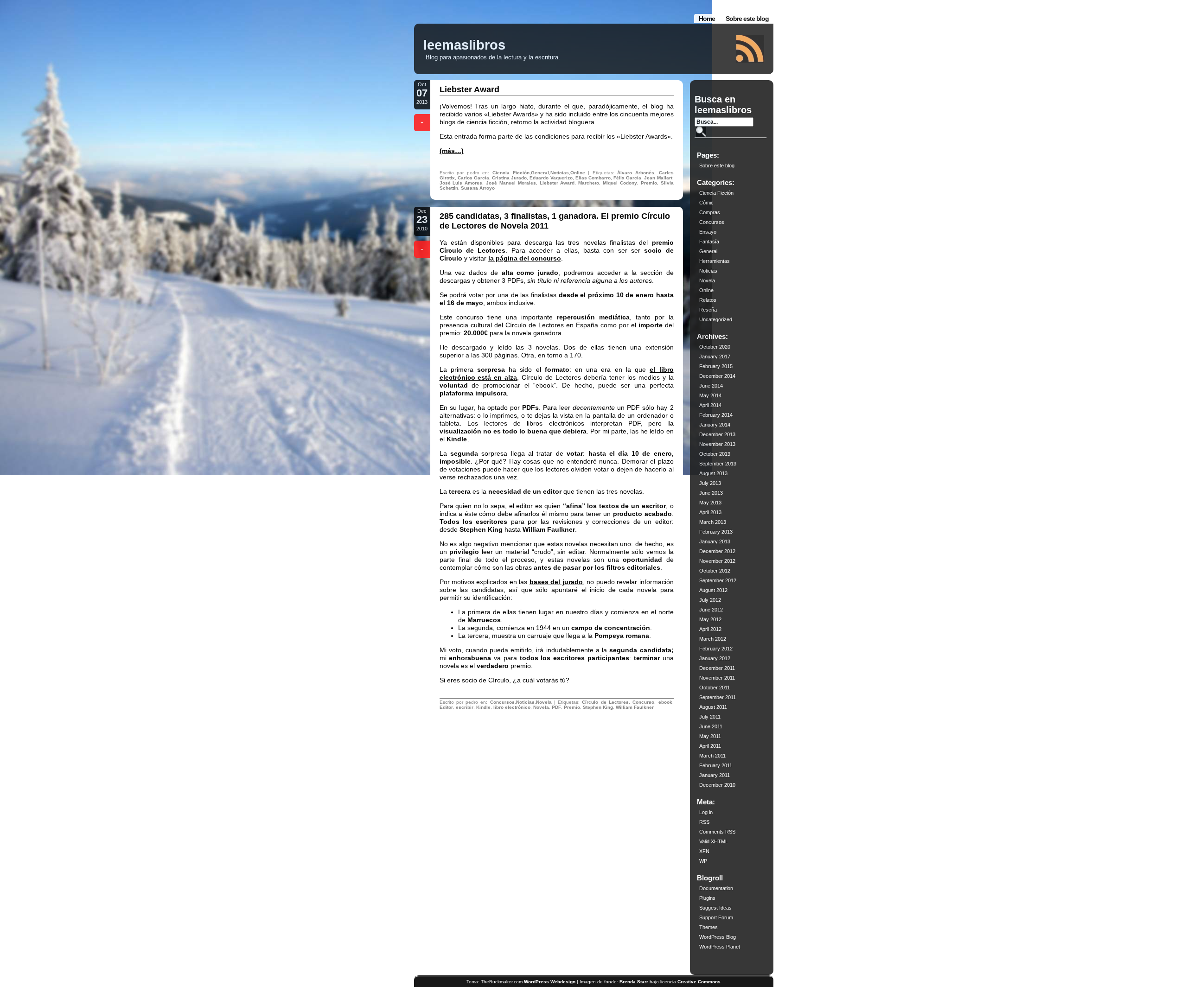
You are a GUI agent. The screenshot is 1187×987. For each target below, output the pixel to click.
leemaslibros (464, 45)
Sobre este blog (747, 18)
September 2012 (717, 580)
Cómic (706, 202)
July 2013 (710, 483)
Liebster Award (469, 89)
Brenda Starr (633, 981)
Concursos (502, 702)
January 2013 (714, 541)
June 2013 (711, 493)
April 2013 (710, 512)
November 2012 (717, 561)
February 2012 (716, 648)
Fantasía (709, 241)
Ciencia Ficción (511, 172)
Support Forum (716, 917)
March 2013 (712, 522)
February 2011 (715, 765)
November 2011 (717, 678)
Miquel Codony (620, 182)
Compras (709, 212)
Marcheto (588, 182)
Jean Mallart (658, 177)
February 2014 (716, 415)
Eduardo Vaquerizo (551, 177)
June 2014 (711, 385)
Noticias (559, 172)
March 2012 (712, 639)
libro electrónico (511, 707)
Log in (706, 812)
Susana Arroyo (478, 188)
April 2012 (710, 629)
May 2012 (710, 619)
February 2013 (716, 532)
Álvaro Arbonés (635, 172)
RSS (704, 822)
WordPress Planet (719, 946)
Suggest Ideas (715, 908)
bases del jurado (556, 582)
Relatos (707, 300)
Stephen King (598, 707)
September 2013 (717, 463)
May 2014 (710, 395)
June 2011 (710, 726)
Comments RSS (717, 831)
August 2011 (713, 707)
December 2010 (717, 785)
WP (703, 861)
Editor (446, 707)
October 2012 (714, 570)
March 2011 (712, 755)
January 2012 (714, 658)
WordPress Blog (717, 937)
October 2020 (714, 347)
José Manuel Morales (511, 182)
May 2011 (710, 736)
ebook (665, 702)
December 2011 (717, 668)
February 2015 (716, 366)
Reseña (708, 309)
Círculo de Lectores (605, 702)
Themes (708, 927)
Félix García (627, 177)
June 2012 (711, 609)
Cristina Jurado (509, 177)
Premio (649, 182)
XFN (704, 851)
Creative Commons (699, 981)
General (540, 172)
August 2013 (713, 473)
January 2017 (714, 356)
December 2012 (717, 551)
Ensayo (707, 232)
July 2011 (710, 717)
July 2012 (710, 600)
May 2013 (710, 502)
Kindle (457, 439)
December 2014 (717, 376)
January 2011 (714, 775)
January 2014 (714, 424)
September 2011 (717, 697)
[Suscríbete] (750, 49)
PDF (556, 707)
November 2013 (717, 444)
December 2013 (717, 434)
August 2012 (713, 590)
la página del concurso (524, 258)
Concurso (643, 702)
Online (577, 172)
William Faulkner (635, 707)
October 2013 (714, 454)
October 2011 (714, 687)
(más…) (452, 150)
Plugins (707, 898)
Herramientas (714, 261)
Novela (544, 702)
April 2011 (710, 746)
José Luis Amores (461, 182)
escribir (464, 707)
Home (707, 18)
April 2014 (710, 405)
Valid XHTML (713, 841)
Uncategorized (715, 319)
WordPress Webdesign (549, 981)
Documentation (716, 888)
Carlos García (473, 177)
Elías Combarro (593, 177)
